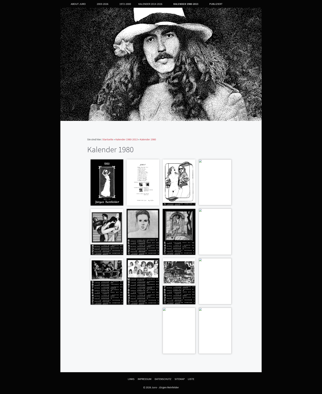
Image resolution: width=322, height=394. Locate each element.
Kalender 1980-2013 (126, 139)
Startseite (107, 139)
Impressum (144, 379)
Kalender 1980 (148, 139)
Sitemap (180, 379)
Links (131, 379)
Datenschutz (163, 379)
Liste (191, 379)
